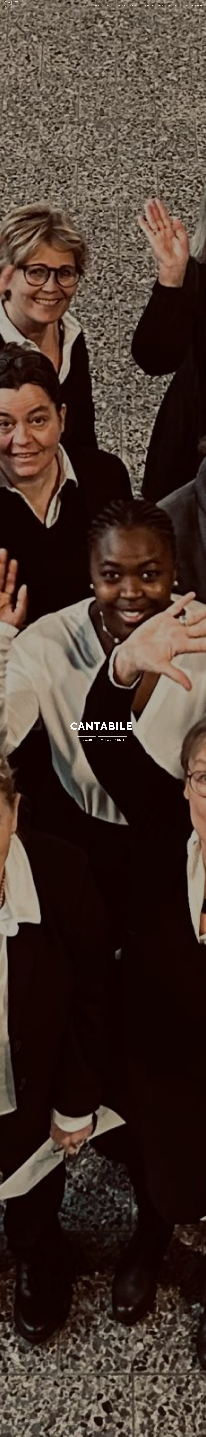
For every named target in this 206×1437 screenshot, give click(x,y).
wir (97, 5)
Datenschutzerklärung (188, 5)
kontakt (134, 5)
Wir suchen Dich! (112, 739)
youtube (109, 5)
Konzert (86, 739)
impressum (164, 5)
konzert (148, 5)
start (86, 5)
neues (121, 5)
